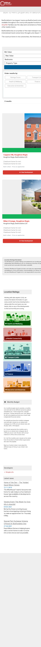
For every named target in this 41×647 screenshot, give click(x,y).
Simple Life (10, 472)
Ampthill (4, 25)
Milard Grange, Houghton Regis (16, 221)
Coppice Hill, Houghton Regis (15, 155)
